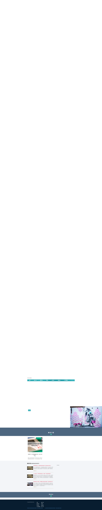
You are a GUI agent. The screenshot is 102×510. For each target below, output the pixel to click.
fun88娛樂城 (66, 380)
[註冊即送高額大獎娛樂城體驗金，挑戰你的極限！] (30, 468)
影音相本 (53, 380)
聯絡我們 (59, 380)
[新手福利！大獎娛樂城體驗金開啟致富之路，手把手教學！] (30, 476)
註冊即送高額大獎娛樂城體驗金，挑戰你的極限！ (40, 465)
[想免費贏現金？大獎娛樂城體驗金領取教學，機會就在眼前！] (30, 484)
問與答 (47, 380)
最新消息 (41, 380)
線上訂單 (42, 506)
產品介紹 (35, 380)
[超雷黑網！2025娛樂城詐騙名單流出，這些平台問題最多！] (35, 444)
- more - (29, 410)
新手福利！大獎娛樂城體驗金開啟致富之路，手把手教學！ (41, 473)
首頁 (29, 380)
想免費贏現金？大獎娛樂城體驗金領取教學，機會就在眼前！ (42, 481)
